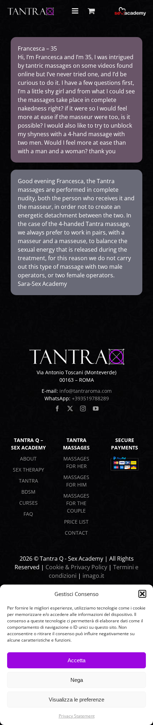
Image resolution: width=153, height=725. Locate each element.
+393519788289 (90, 398)
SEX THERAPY (28, 469)
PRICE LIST (76, 521)
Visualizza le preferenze (76, 699)
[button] (142, 593)
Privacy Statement (77, 716)
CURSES (28, 502)
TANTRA (28, 480)
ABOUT (28, 458)
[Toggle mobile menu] (75, 11)
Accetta (76, 660)
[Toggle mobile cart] (91, 11)
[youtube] (96, 408)
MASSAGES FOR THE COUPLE (76, 503)
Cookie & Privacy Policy (76, 567)
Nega (76, 680)
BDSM (28, 491)
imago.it (93, 576)
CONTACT (76, 532)
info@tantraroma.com (85, 390)
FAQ (28, 513)
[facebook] (57, 408)
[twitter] (70, 408)
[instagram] (83, 408)
